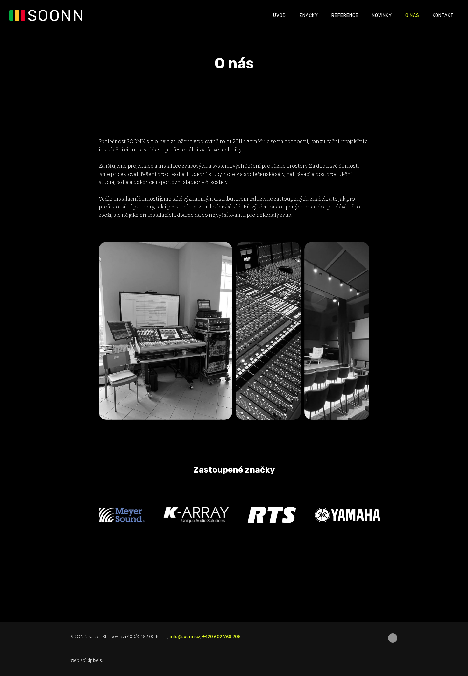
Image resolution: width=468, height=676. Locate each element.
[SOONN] (47, 15)
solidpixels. (91, 660)
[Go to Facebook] (392, 638)
